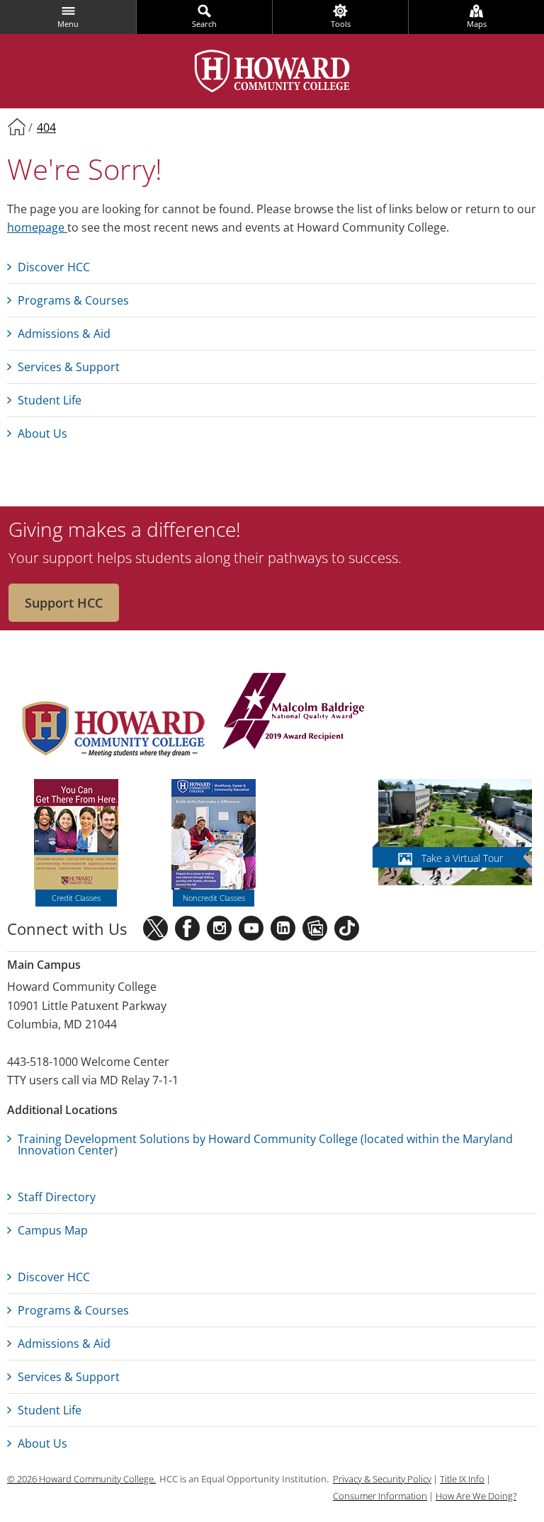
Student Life (49, 400)
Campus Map (53, 1230)
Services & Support (69, 367)
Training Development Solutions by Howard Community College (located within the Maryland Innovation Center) (265, 1144)
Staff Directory (57, 1197)
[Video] (251, 928)
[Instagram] (219, 928)
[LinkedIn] (283, 928)
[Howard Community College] (272, 71)
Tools (341, 23)
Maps (477, 23)
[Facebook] (187, 928)
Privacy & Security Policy (382, 1478)
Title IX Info (462, 1478)
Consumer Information (380, 1495)
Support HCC (64, 602)
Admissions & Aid (64, 333)
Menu (68, 23)
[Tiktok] (346, 928)
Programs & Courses (73, 300)
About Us (42, 433)
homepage (37, 227)
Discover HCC (54, 267)
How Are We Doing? (476, 1495)
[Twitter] (155, 928)
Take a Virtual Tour (462, 858)
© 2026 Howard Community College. (81, 1478)
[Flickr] (314, 928)
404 (46, 127)
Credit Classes (76, 897)
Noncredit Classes (214, 897)
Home (16, 126)
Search (204, 23)
